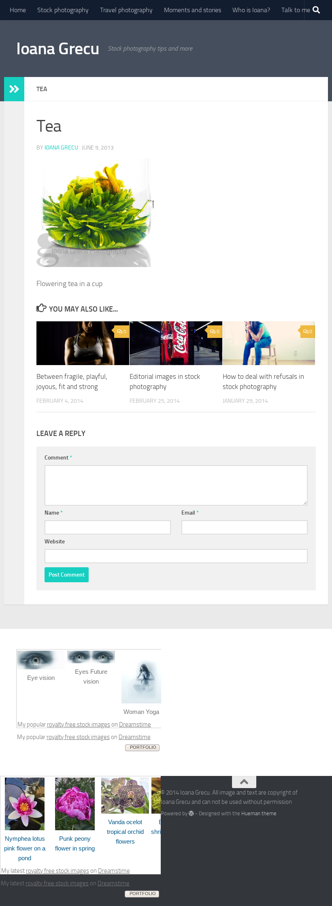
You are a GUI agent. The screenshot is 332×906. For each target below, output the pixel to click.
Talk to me (295, 10)
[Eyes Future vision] (91, 661)
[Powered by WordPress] (191, 813)
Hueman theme (259, 813)
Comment (58, 457)
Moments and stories (192, 10)
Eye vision (41, 677)
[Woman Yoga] (141, 701)
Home (18, 10)
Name (54, 512)
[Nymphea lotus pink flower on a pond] (25, 828)
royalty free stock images (78, 724)
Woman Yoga (141, 711)
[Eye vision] (41, 667)
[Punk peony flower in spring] (75, 828)
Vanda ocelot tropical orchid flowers (125, 831)
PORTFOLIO (143, 747)
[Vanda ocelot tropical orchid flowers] (125, 811)
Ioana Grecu (58, 48)
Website (55, 541)
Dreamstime (135, 724)
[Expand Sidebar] (14, 89)
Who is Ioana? (251, 10)
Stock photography (63, 10)
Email (190, 512)
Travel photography (126, 10)
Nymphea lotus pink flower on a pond (24, 848)
